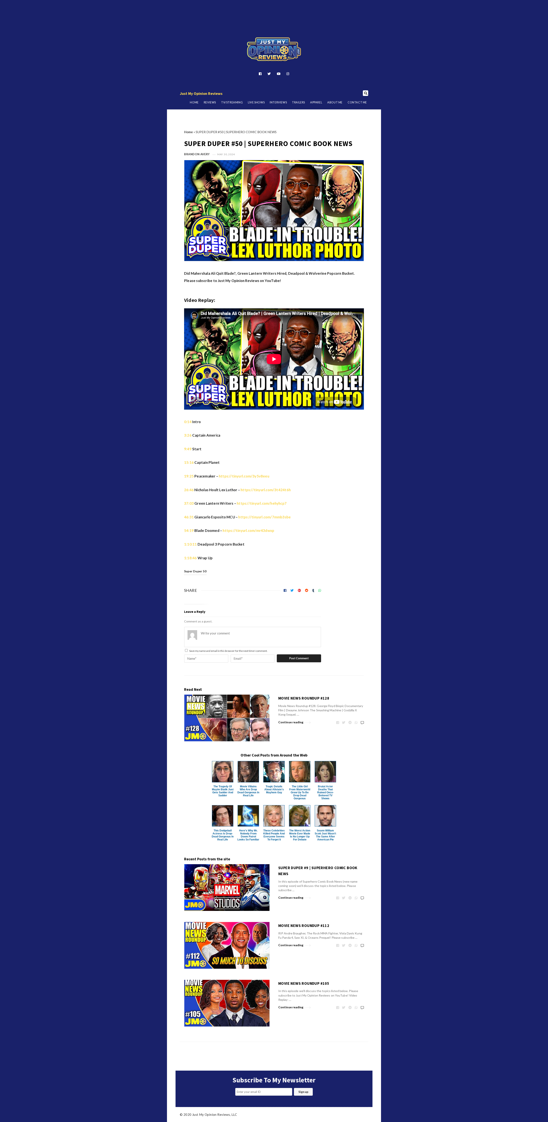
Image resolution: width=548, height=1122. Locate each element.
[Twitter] (269, 74)
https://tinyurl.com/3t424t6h (266, 490)
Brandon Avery (197, 154)
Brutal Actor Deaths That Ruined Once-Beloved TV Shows (325, 792)
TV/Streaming (232, 102)
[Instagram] (287, 74)
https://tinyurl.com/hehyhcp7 (262, 503)
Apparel (316, 102)
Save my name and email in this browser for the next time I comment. (228, 650)
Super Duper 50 (195, 571)
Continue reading (291, 722)
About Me (334, 102)
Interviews (278, 102)
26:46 (189, 490)
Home (194, 102)
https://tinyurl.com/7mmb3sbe (264, 517)
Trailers (298, 102)
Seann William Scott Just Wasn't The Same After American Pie (325, 835)
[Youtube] (278, 74)
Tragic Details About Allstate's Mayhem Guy (274, 789)
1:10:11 (190, 544)
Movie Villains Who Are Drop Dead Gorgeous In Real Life (248, 791)
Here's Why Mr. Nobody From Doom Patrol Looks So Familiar (248, 835)
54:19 (189, 530)
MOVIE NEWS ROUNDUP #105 (303, 983)
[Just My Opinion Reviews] (274, 49)
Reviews (210, 102)
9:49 (188, 449)
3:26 (188, 435)
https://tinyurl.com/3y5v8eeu (244, 476)
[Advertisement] (274, 11)
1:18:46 (190, 558)
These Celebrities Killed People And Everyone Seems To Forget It (274, 835)
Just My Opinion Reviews (201, 93)
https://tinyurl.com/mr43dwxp (248, 530)
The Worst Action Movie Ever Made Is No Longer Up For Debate (299, 835)
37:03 (189, 503)
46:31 (189, 517)
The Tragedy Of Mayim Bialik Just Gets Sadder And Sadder (223, 791)
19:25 (189, 476)
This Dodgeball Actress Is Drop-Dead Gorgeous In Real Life (223, 835)
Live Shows (256, 102)
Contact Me (357, 102)
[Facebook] (260, 74)
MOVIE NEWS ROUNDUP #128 (303, 698)
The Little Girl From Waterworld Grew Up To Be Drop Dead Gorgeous (299, 792)
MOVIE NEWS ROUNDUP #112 (303, 925)
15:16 (189, 462)
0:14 (188, 421)
